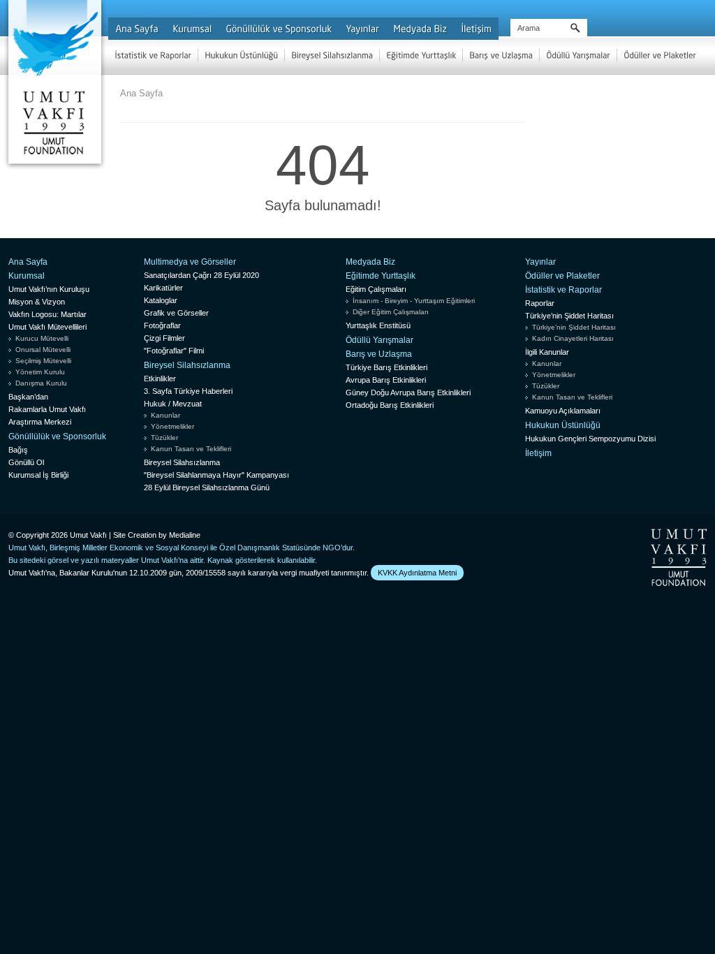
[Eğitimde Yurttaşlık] (421, 55)
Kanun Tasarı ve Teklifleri (191, 449)
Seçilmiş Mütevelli (43, 361)
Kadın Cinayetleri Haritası (573, 338)
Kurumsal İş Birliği (38, 475)
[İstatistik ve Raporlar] (153, 55)
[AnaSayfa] (136, 28)
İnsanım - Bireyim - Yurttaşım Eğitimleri (414, 300)
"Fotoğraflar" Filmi (174, 350)
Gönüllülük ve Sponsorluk (57, 436)
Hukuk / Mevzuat (173, 403)
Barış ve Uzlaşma (379, 354)
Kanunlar (165, 415)
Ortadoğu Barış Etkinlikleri (390, 405)
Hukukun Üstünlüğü (562, 425)
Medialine (184, 535)
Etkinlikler (160, 378)
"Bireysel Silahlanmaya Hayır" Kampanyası (216, 475)
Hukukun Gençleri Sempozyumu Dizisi (590, 438)
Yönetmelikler (172, 426)
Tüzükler (164, 437)
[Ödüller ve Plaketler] (660, 55)
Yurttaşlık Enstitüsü (378, 325)
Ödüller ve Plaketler (562, 276)
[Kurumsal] (192, 28)
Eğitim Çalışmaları (376, 289)
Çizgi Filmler (164, 338)
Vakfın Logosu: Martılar (47, 314)
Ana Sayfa (141, 93)
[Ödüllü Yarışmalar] (578, 55)
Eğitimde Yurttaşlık (380, 276)
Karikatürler (163, 288)
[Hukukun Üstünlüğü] (241, 55)
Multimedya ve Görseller (190, 262)
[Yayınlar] (362, 28)
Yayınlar (540, 262)
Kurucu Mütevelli (41, 338)
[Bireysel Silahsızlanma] (332, 55)
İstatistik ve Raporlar (563, 290)
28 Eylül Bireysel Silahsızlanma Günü (207, 487)
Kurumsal (26, 276)
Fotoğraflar (162, 325)
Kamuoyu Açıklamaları (562, 410)
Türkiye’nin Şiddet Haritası (569, 315)
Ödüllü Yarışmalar (379, 340)
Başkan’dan (28, 396)
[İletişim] (476, 28)
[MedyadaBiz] (420, 28)
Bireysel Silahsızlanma (187, 365)
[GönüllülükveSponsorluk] (279, 28)
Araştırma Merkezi (39, 422)
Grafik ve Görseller (176, 313)
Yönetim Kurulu (40, 372)
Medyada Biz (370, 262)
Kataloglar (160, 300)
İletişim (538, 453)
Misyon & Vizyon (36, 302)
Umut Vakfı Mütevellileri (47, 327)
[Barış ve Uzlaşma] (501, 55)
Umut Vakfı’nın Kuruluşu (48, 289)
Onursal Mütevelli (43, 349)
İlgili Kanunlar (547, 352)
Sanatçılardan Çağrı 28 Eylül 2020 (201, 275)
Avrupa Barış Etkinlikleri (386, 380)
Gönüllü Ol (26, 462)
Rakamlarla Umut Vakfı (47, 409)
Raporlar (539, 303)
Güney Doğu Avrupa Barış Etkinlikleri (408, 392)
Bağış (18, 450)
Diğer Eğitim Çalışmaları (391, 312)
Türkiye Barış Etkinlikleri (386, 367)
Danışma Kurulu (41, 383)
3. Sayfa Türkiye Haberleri (188, 391)
